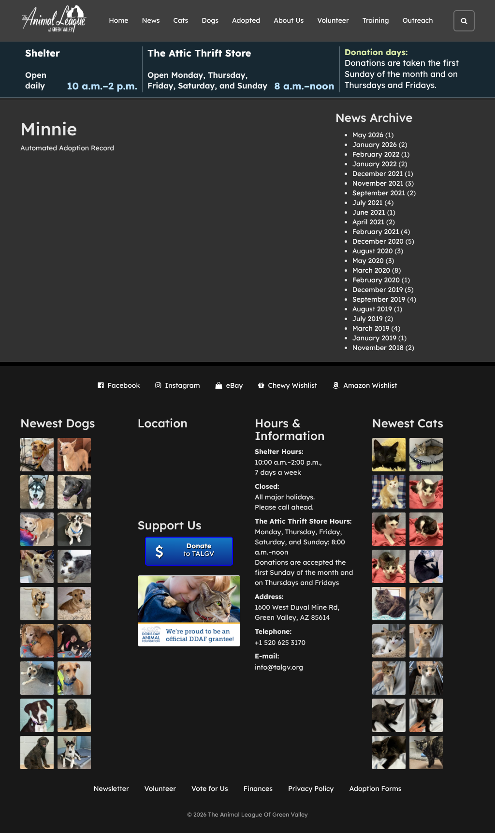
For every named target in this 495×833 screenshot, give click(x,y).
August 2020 (372, 251)
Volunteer (333, 20)
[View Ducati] (389, 678)
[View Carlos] (74, 492)
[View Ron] (389, 492)
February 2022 (375, 154)
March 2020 (371, 270)
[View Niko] (74, 678)
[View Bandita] (37, 492)
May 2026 (367, 135)
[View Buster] (37, 566)
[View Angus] (426, 715)
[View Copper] (37, 454)
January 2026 (374, 144)
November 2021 (378, 183)
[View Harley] (426, 678)
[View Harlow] (426, 566)
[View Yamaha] (426, 603)
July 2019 (367, 318)
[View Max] (74, 566)
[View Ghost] (74, 454)
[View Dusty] (37, 678)
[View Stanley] (37, 715)
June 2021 (368, 212)
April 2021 (368, 222)
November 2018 (378, 347)
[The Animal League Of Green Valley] (54, 19)
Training (376, 20)
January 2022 (374, 164)
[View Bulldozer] (389, 566)
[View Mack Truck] (389, 529)
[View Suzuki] (389, 641)
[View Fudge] (389, 603)
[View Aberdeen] (389, 715)
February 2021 (375, 231)
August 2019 (372, 309)
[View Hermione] (426, 454)
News (151, 20)
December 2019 (377, 289)
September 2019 (379, 299)
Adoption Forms (375, 788)
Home (118, 20)
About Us (289, 20)
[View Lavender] (74, 715)
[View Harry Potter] (389, 454)
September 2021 (379, 193)
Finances (258, 788)
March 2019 (371, 328)
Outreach (418, 20)
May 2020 (368, 260)
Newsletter (111, 788)
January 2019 (374, 338)
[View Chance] (74, 529)
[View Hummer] (426, 529)
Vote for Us (209, 788)
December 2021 (377, 173)
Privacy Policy (311, 788)
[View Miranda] (74, 641)
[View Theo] (37, 603)
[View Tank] (426, 492)
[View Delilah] (426, 752)
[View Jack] (74, 752)
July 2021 (367, 202)
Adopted (246, 20)
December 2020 (378, 241)
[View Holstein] (389, 752)
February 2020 (376, 280)
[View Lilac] (37, 752)
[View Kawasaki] (426, 641)
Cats (181, 20)
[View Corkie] (74, 603)
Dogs (210, 20)
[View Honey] (37, 529)
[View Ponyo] (37, 641)
